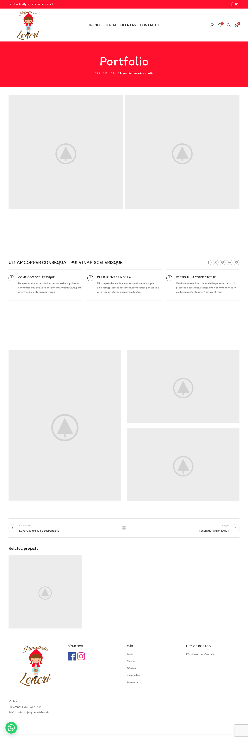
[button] (11, 728)
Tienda (131, 661)
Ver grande (77, 559)
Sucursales (133, 675)
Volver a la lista (124, 528)
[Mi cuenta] (212, 25)
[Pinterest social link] (223, 262)
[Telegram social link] (236, 262)
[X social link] (216, 262)
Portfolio (110, 73)
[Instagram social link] (236, 4)
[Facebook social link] (232, 4)
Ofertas (131, 668)
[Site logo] (28, 24)
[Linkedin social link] (229, 262)
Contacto (132, 682)
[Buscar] (229, 25)
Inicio (98, 73)
